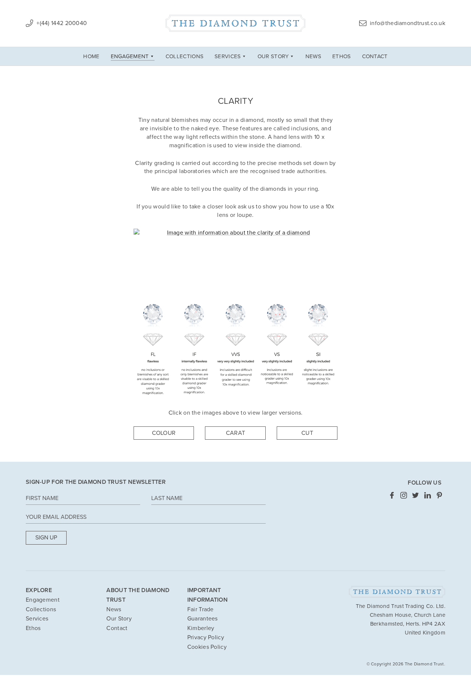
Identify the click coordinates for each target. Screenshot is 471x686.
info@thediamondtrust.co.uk (406, 23)
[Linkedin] (427, 495)
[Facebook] (392, 495)
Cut (307, 433)
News (313, 56)
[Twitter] (415, 495)
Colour (164, 433)
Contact (375, 56)
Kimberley (201, 628)
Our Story (273, 56)
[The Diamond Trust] (235, 23)
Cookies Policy (207, 647)
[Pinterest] (439, 495)
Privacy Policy (205, 637)
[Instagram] (404, 495)
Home (91, 56)
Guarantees (202, 618)
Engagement (130, 56)
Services (228, 56)
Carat (235, 433)
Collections (184, 56)
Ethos (341, 56)
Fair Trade (200, 609)
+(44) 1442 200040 (61, 23)
